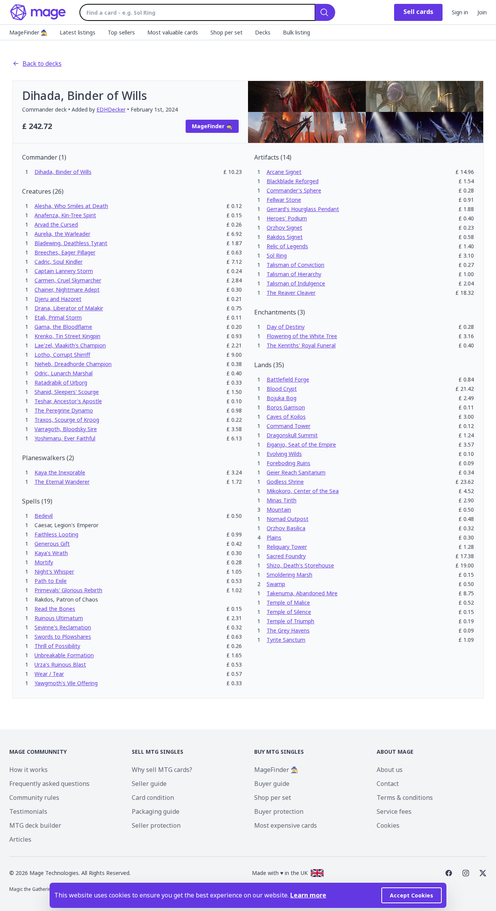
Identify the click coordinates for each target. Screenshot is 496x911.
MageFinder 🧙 (276, 769)
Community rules (34, 797)
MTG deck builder (35, 825)
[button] (62, 171)
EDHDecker (111, 109)
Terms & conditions (405, 797)
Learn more (308, 895)
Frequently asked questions (49, 783)
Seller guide (149, 783)
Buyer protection (278, 811)
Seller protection (156, 825)
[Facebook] (449, 873)
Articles (20, 839)
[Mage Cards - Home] (38, 12)
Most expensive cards (285, 825)
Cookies (388, 825)
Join (482, 12)
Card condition (153, 797)
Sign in (460, 12)
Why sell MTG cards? (162, 769)
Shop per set (272, 797)
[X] (483, 873)
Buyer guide (271, 783)
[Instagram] (466, 873)
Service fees (394, 811)
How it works (28, 769)
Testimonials (28, 811)
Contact (388, 783)
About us (390, 769)
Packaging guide (155, 811)
